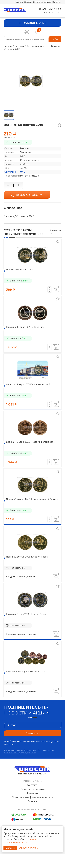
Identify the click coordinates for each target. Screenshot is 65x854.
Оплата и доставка (42, 2)
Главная (8, 46)
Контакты (56, 2)
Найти (55, 39)
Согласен (10, 848)
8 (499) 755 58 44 (50, 9)
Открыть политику (28, 847)
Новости (19, 2)
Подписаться (33, 733)
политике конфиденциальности (21, 841)
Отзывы (28, 2)
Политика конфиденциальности (32, 797)
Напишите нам (52, 12)
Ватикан (19, 46)
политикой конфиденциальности (20, 753)
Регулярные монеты (37, 46)
